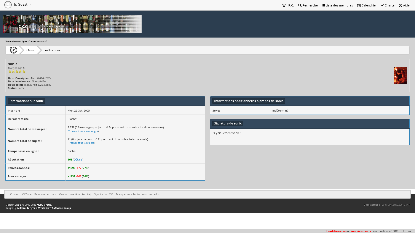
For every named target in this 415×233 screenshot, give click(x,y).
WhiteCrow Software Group (54, 207)
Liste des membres (339, 5)
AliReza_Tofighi (26, 207)
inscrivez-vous (361, 231)
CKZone (30, 50)
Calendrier (369, 5)
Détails (78, 159)
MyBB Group (44, 204)
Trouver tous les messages (83, 131)
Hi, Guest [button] (20, 4)
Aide (406, 5)
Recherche (310, 5)
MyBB (17, 204)
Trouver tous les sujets (81, 142)
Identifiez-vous (336, 231)
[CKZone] (12, 50)
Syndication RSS (103, 194)
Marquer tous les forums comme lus (138, 194)
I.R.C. (290, 5)
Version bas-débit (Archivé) (75, 194)
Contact (14, 194)
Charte (389, 5)
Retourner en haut (45, 194)
